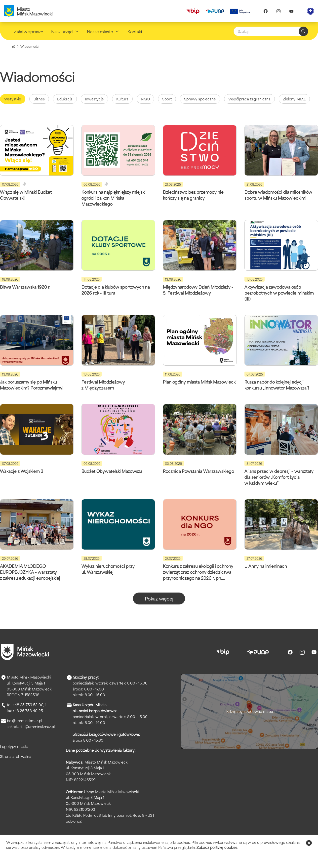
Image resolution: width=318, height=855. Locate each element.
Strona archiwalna (15, 756)
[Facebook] (265, 11)
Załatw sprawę (28, 31)
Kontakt (134, 31)
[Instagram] (278, 11)
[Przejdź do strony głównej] (25, 652)
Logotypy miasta (14, 746)
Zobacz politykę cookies (217, 847)
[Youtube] (291, 11)
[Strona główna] (13, 46)
